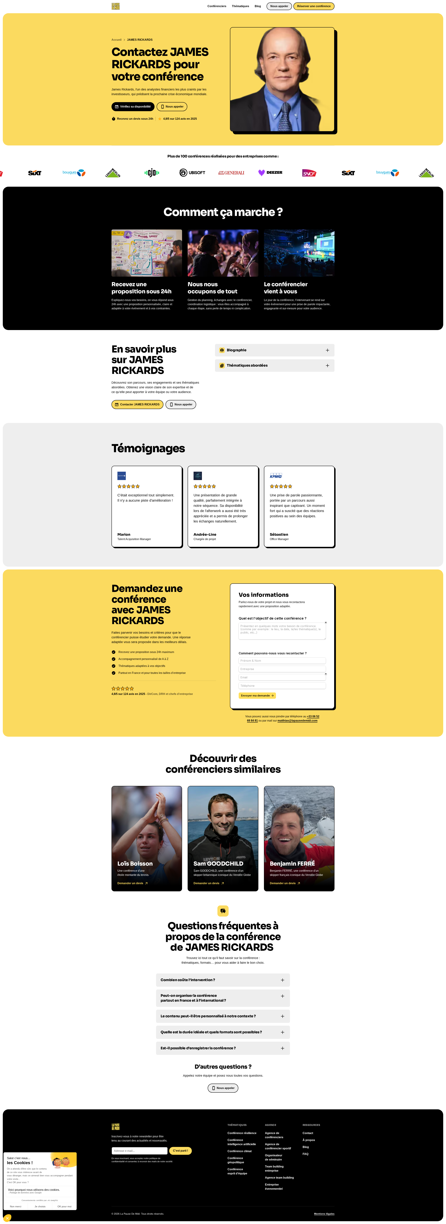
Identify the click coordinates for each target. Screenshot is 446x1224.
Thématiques (240, 6)
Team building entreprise (274, 1168)
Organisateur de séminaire (273, 1157)
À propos (309, 1140)
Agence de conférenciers (274, 1135)
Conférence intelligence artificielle (242, 1142)
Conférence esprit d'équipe (237, 1171)
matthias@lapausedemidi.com (297, 720)
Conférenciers (216, 6)
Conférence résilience (242, 1133)
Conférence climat (240, 1151)
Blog (258, 6)
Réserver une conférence (314, 6)
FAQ (305, 1153)
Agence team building (279, 1177)
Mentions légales (324, 1213)
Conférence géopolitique (236, 1160)
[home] (116, 6)
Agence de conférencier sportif (278, 1146)
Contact (308, 1133)
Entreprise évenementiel (274, 1186)
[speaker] (147, 838)
